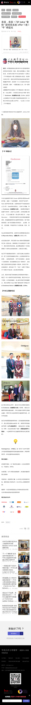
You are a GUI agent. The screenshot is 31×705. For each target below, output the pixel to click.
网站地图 (18, 661)
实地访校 (15, 10)
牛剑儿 (19, 31)
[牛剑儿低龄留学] (5, 2)
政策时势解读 (5, 16)
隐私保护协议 (25, 661)
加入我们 (18, 658)
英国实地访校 (12, 661)
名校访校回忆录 (17, 13)
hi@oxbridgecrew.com (11, 667)
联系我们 (4, 661)
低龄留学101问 (6, 13)
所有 (3, 10)
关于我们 (4, 658)
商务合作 (11, 658)
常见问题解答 (25, 658)
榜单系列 (14, 16)
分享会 (9, 10)
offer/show (22, 16)
